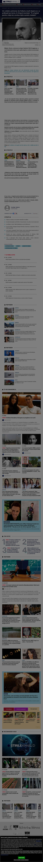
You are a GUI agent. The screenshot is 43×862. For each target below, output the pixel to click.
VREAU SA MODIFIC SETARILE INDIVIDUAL (21, 859)
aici (35, 844)
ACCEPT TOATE (21, 857)
